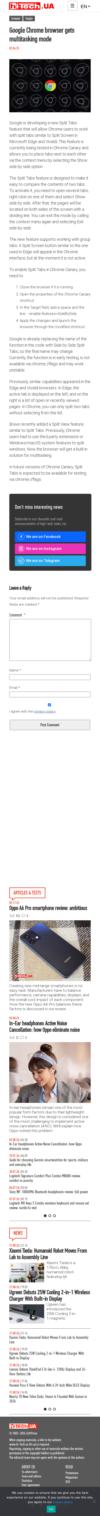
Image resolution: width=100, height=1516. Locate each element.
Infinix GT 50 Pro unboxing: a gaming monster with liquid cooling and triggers (46, 1173)
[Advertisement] (50, 790)
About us (28, 1467)
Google (29, 18)
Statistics (27, 1480)
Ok (51, 1509)
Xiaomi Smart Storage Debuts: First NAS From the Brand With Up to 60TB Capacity (49, 1371)
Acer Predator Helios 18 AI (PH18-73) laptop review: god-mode (46, 1201)
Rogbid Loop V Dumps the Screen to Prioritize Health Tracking (49, 1385)
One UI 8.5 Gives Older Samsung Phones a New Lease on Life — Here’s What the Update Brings (48, 1146)
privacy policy (45, 711)
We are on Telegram (43, 560)
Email (14, 688)
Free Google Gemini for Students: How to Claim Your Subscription (43, 1355)
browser (16, 18)
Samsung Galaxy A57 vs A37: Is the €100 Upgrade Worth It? (48, 1187)
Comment (17, 615)
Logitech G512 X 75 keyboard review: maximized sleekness (47, 1160)
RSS (68, 1481)
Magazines (72, 1477)
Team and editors (31, 1476)
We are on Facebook (43, 536)
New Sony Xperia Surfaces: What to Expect (36, 1396)
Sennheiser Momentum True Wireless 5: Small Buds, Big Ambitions (45, 1340)
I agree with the (32, 711)
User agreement (31, 1485)
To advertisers (29, 1472)
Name (15, 670)
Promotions (72, 1473)
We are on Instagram (44, 548)
